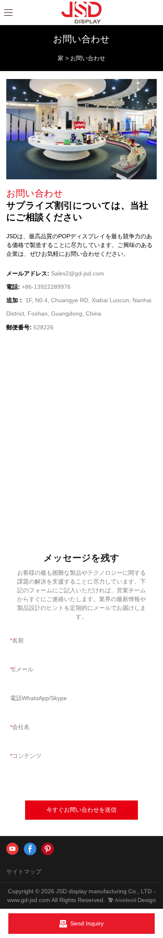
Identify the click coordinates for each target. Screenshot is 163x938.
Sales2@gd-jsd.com (77, 273)
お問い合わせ (87, 58)
